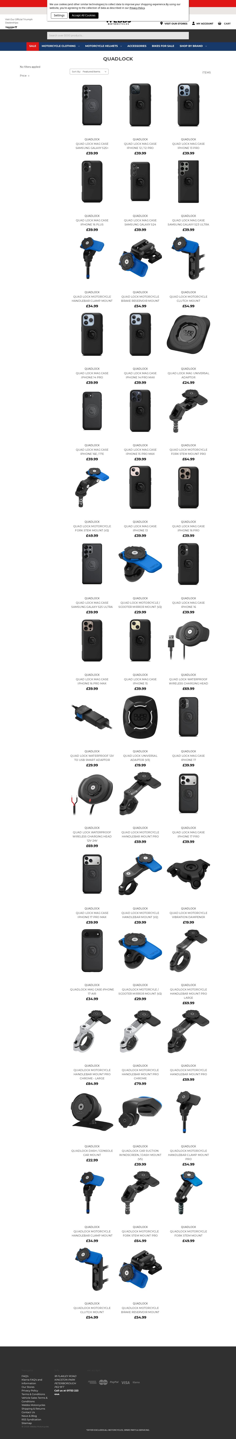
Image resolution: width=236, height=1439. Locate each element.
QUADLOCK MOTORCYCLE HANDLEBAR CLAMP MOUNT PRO (188, 1155)
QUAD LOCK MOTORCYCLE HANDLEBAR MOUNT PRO (140, 834)
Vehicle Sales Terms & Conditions (35, 1399)
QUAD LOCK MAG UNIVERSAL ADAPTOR (188, 375)
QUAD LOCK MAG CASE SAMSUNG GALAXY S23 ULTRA (188, 222)
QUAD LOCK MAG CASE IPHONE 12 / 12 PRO (140, 146)
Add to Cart (92, 108)
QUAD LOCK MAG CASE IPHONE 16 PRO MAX (92, 681)
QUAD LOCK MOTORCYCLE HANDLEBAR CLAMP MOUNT (92, 298)
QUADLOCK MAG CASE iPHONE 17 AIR (92, 991)
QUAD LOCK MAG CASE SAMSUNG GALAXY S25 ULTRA (92, 605)
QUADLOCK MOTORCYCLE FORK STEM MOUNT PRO (140, 1233)
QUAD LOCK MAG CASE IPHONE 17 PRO (188, 834)
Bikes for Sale (163, 46)
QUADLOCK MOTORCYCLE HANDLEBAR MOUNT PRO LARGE (188, 993)
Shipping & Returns (33, 1408)
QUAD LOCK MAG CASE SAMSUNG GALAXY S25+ (92, 146)
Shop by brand (192, 46)
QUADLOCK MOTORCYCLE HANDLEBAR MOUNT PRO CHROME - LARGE (92, 1074)
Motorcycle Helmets (102, 46)
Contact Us (28, 1412)
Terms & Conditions (33, 1394)
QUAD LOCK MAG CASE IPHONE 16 (188, 605)
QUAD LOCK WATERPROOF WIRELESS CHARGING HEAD (188, 681)
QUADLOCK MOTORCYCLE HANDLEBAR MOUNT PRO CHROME (140, 1074)
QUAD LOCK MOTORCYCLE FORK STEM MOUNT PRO (188, 451)
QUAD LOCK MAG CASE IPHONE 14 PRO (92, 375)
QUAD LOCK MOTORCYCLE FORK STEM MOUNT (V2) (92, 528)
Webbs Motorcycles (33, 1405)
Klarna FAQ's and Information (32, 1381)
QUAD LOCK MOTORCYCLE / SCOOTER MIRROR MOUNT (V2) (140, 605)
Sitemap (27, 1423)
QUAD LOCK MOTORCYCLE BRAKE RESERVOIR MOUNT (140, 298)
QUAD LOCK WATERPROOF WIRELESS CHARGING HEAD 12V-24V (92, 836)
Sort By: (76, 71)
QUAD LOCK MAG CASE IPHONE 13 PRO (188, 146)
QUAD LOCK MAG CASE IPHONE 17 (188, 758)
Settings (59, 15)
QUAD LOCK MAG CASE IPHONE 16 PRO (188, 528)
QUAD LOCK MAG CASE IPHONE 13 (140, 528)
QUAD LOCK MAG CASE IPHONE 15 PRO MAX (140, 451)
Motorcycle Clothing (59, 46)
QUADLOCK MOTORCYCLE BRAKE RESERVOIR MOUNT (140, 1310)
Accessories (136, 46)
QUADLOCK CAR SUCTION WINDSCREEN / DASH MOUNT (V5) (140, 1155)
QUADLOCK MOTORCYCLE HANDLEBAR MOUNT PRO (188, 1072)
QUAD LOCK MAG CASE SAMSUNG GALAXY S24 (140, 222)
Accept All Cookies (84, 15)
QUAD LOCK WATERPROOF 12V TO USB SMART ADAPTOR (92, 758)
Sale (32, 46)
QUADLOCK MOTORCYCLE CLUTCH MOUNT (92, 1310)
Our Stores (28, 1387)
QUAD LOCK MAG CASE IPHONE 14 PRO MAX (140, 375)
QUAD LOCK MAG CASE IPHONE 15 (140, 681)
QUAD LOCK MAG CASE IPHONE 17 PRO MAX (92, 915)
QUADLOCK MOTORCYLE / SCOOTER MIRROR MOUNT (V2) (140, 991)
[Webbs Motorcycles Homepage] (117, 21)
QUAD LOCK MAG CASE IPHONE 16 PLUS (92, 222)
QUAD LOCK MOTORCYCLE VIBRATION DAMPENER (188, 915)
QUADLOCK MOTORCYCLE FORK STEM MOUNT (188, 1233)
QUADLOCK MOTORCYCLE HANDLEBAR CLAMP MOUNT (92, 1233)
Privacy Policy (30, 1390)
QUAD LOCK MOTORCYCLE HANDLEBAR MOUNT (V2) (140, 915)
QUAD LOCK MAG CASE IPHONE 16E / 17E (92, 451)
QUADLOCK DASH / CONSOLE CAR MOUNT (92, 1153)
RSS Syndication (31, 1419)
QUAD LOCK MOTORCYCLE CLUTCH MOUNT (188, 298)
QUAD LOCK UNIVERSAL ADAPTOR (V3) (140, 758)
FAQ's (25, 1376)
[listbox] (95, 71)
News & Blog (29, 1415)
